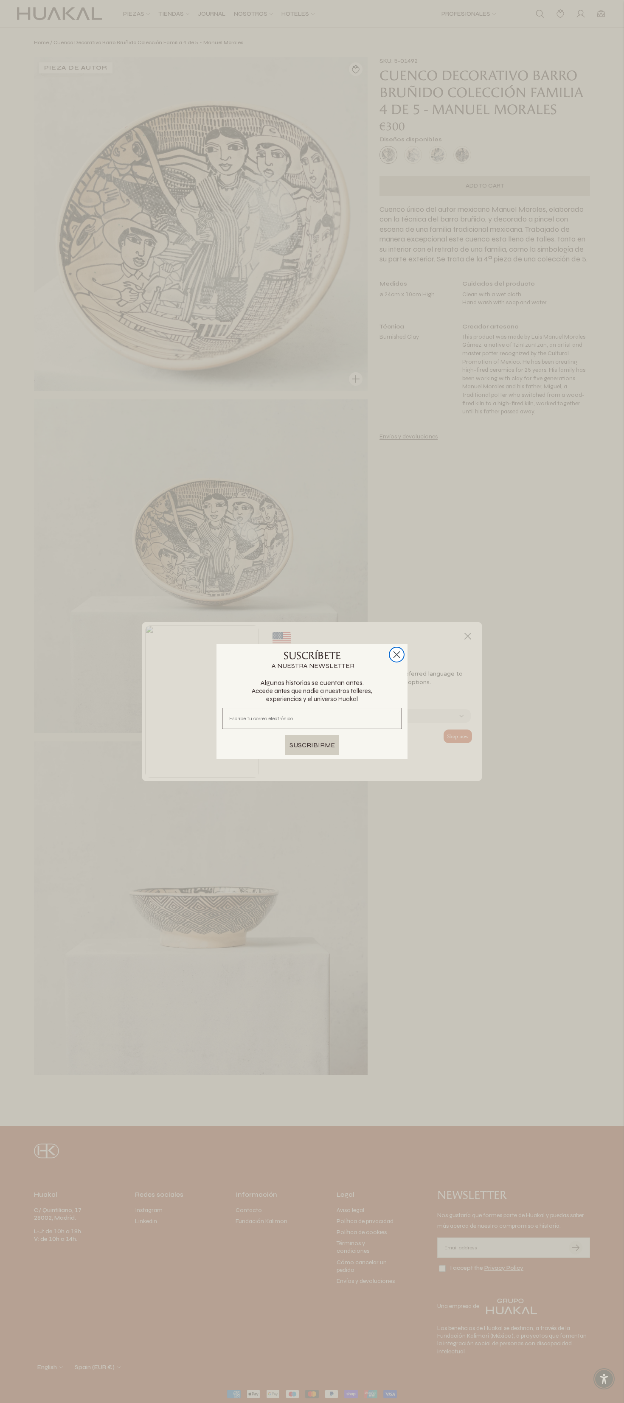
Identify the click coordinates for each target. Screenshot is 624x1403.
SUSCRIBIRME (312, 745)
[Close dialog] (396, 654)
